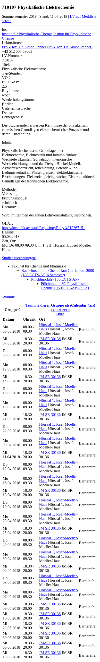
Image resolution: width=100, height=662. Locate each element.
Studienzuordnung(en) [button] (19, 258)
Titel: (6, 64)
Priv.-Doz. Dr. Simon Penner (24, 47)
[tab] (50, 258)
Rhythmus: (10, 91)
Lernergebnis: (12, 117)
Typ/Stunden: (12, 73)
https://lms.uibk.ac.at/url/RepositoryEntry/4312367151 (43, 228)
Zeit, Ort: (9, 241)
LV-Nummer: (12, 56)
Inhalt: (7, 142)
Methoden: (10, 189)
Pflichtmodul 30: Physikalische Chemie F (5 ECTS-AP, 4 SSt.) (65, 286)
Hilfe (60, 314)
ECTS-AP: (10, 82)
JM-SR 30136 (50, 339)
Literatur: (9, 207)
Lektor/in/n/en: (13, 43)
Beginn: (8, 232)
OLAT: (7, 223)
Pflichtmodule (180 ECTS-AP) (55, 279)
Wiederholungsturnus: (18, 99)
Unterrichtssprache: (17, 108)
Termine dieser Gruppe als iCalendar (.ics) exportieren (60, 307)
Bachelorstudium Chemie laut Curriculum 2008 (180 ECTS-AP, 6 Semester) (57, 272)
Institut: (7, 29)
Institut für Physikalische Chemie (27, 34)
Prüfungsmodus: (14, 198)
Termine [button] (8, 296)
